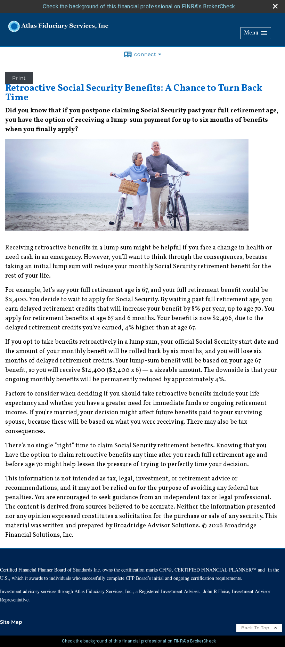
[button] (255, 33)
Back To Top (256, 627)
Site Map (11, 622)
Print (19, 78)
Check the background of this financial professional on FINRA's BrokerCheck (139, 6)
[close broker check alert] (275, 6)
